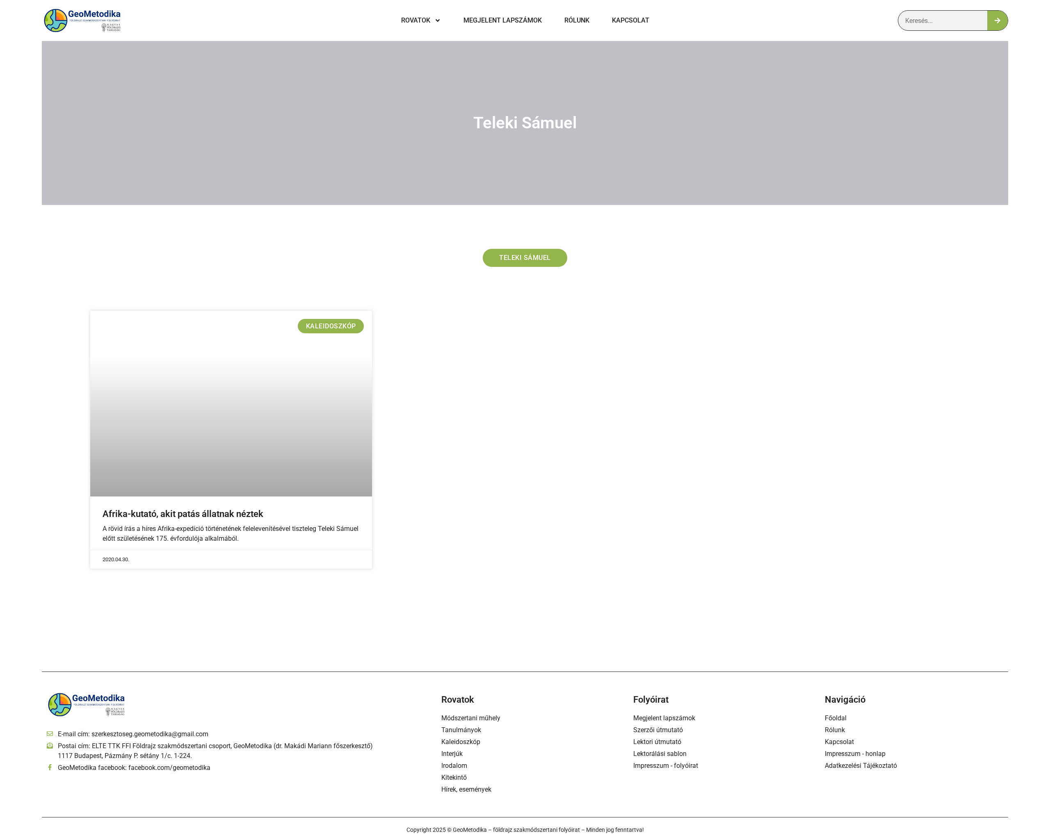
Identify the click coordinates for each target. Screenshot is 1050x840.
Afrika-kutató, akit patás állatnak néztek (183, 514)
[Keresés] (997, 20)
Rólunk (576, 20)
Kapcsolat (630, 20)
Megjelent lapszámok (502, 20)
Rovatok (415, 20)
